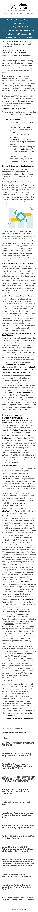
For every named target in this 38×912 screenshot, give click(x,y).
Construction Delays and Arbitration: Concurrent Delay (16, 875)
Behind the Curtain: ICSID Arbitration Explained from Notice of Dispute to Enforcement (18, 849)
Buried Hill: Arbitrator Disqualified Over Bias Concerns (18, 837)
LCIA (18, 127)
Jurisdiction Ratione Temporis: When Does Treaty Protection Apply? (17, 887)
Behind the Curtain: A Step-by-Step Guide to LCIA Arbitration (17, 754)
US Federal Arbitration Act (20, 430)
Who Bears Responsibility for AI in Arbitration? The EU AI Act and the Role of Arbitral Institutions (18, 779)
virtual (21, 149)
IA (25, 909)
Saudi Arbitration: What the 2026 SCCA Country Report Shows (18, 826)
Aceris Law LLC (30, 719)
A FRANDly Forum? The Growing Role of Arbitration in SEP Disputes (19, 898)
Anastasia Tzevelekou (14, 719)
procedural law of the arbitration (17, 393)
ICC (11, 127)
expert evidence (27, 142)
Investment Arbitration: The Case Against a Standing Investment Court (18, 815)
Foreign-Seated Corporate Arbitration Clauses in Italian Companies (15, 791)
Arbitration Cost (18, 729)
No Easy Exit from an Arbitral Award (16, 803)
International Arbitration (19, 6)
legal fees (16, 139)
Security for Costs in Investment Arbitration (18, 744)
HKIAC (28, 127)
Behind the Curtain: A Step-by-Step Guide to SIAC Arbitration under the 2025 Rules (17, 766)
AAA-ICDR (25, 582)
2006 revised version (12, 423)
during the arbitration (16, 365)
